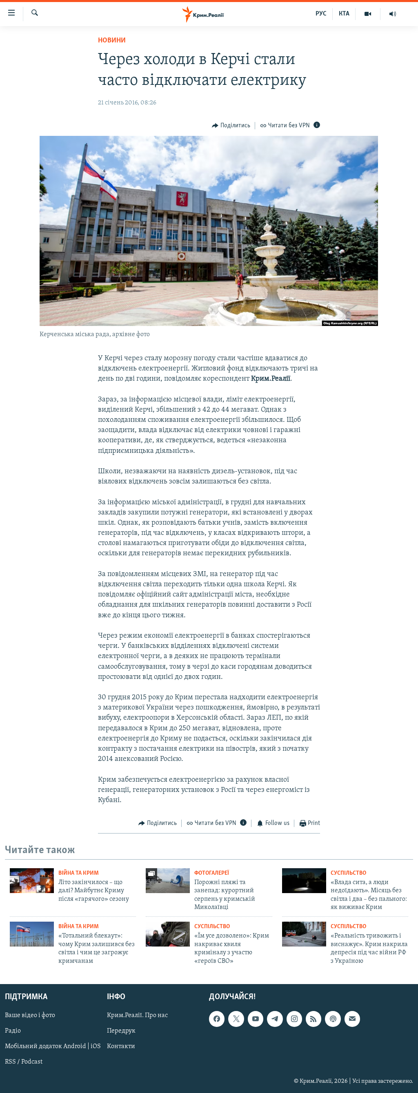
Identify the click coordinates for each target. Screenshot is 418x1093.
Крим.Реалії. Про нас (137, 1015)
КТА (344, 14)
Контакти (121, 1046)
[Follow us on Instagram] (294, 1018)
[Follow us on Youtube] (255, 1018)
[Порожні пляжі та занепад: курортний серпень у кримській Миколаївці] (168, 880)
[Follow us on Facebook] (217, 1018)
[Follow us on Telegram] (274, 1018)
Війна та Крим (78, 873)
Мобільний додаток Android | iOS (53, 1046)
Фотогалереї (211, 873)
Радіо (13, 1031)
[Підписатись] (352, 1018)
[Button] (231, 125)
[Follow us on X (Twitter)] (236, 1018)
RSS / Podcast (23, 1062)
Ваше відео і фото (30, 1015)
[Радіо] (392, 14)
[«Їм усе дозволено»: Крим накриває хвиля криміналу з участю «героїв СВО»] (168, 934)
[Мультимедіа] (368, 14)
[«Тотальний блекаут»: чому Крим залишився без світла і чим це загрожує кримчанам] (32, 934)
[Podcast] (332, 1018)
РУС (321, 14)
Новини (112, 40)
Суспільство (348, 873)
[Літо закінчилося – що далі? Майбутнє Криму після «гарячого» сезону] (32, 880)
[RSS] (313, 1018)
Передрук (121, 1031)
